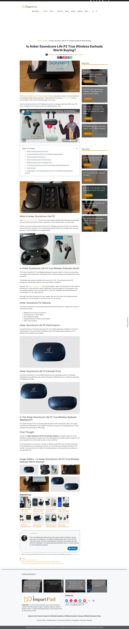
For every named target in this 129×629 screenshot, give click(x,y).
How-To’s (60, 11)
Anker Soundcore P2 (35, 286)
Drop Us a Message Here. (80, 603)
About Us (31, 616)
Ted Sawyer (51, 54)
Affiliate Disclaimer (78, 54)
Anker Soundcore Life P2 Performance (39, 159)
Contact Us (46, 616)
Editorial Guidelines (57, 616)
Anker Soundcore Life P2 (30, 220)
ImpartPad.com (39, 627)
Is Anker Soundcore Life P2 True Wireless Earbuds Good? (45, 154)
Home (40, 41)
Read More (88, 81)
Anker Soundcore (26, 560)
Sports (73, 11)
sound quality (67, 98)
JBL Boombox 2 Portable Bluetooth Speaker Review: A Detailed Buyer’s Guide (43, 563)
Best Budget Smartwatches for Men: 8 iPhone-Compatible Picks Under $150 (94, 74)
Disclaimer (75, 620)
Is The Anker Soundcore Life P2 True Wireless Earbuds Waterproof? (48, 165)
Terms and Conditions (64, 620)
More (86, 11)
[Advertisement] (64, 24)
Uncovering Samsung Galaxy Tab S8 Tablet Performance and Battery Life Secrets (94, 220)
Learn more (75, 554)
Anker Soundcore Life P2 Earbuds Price (39, 162)
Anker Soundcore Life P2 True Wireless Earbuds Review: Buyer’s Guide (41, 561)
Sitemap (89, 620)
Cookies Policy (51, 620)
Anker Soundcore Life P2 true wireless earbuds (38, 96)
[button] (93, 11)
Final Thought (31, 168)
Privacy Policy (41, 620)
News (67, 11)
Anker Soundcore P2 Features (36, 157)
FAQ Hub (82, 620)
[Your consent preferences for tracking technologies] (127, 322)
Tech (51, 11)
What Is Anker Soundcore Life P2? (37, 151)
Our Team (38, 616)
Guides (45, 11)
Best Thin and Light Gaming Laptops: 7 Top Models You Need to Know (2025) (93, 91)
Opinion (80, 11)
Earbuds (34, 560)
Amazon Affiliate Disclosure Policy (89, 616)
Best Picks (35, 11)
